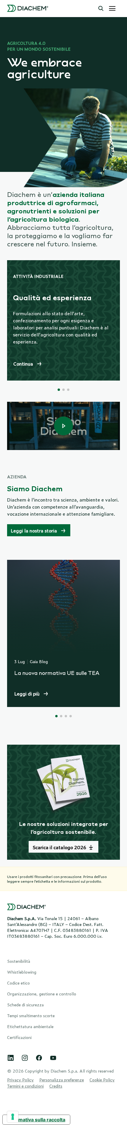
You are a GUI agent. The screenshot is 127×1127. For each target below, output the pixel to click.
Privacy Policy (20, 1079)
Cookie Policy (102, 1079)
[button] (101, 8)
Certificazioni (19, 1037)
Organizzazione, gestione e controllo (41, 993)
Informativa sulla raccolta (36, 1120)
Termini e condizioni (25, 1086)
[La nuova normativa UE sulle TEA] (63, 633)
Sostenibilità (18, 961)
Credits (55, 1086)
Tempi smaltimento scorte (31, 1015)
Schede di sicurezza (25, 1004)
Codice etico (18, 983)
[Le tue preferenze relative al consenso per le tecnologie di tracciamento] (12, 1116)
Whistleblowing (21, 972)
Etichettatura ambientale (30, 1026)
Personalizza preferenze (61, 1079)
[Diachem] (27, 8)
